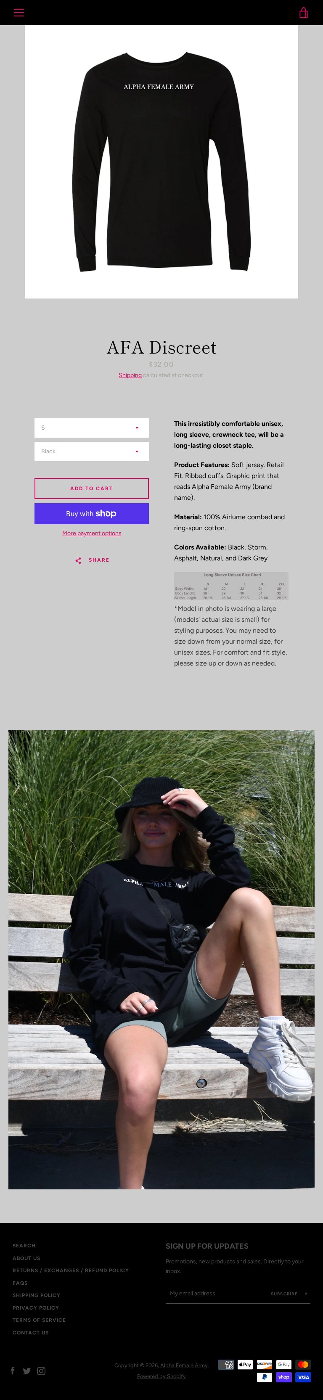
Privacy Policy (36, 1308)
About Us (26, 1258)
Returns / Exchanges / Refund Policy (71, 1270)
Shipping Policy (37, 1295)
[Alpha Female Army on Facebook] (12, 1370)
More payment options (92, 533)
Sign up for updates (207, 1246)
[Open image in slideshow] (161, 161)
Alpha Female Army (161, 13)
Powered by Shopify (161, 1376)
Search (24, 1246)
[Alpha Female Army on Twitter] (27, 1370)
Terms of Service (39, 1320)
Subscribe (285, 1294)
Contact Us (31, 1333)
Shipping (130, 375)
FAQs (20, 1283)
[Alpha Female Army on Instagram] (41, 1370)
